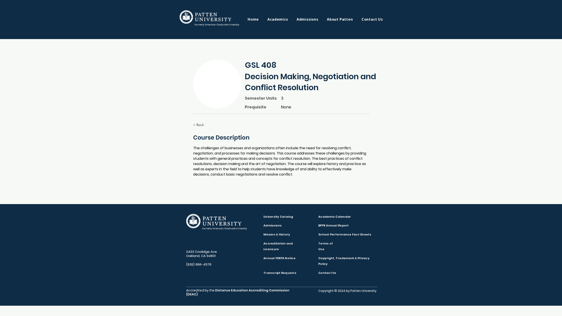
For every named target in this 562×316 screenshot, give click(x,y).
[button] (281, 19)
